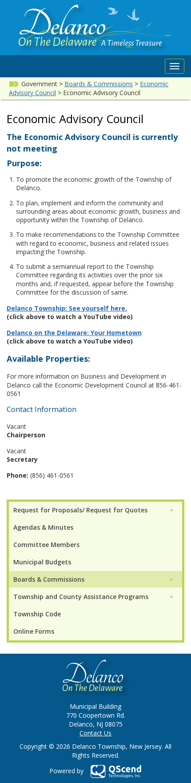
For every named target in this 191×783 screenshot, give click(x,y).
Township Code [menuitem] (37, 614)
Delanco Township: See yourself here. (67, 308)
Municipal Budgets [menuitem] (42, 562)
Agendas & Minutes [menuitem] (43, 527)
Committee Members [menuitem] (46, 544)
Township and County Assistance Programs (80, 596)
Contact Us (95, 733)
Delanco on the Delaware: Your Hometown (74, 332)
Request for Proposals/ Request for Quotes (80, 510)
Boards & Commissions (98, 84)
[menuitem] (94, 510)
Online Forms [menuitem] (33, 631)
